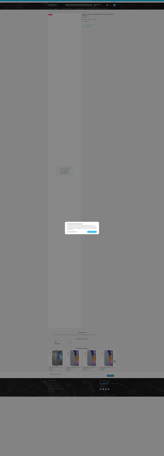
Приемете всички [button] (92, 231)
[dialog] (82, 228)
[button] (72, 231)
